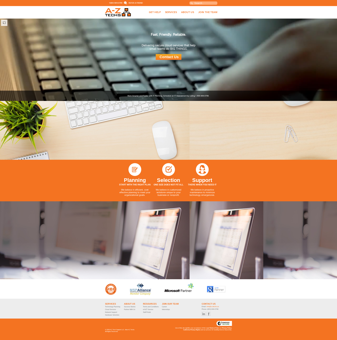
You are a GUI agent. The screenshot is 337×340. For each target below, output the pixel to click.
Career (164, 307)
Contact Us (169, 57)
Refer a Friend (136, 3)
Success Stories (129, 307)
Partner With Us (129, 309)
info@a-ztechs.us (213, 307)
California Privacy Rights (191, 330)
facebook (208, 314)
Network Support (111, 312)
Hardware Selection (112, 315)
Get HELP (155, 12)
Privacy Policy (227, 328)
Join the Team (207, 12)
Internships (166, 309)
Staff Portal (147, 312)
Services (171, 12)
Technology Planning (112, 307)
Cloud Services (110, 309)
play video (331, 85)
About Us (187, 12)
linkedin (204, 314)
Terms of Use (214, 328)
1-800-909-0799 (115, 3)
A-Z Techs (118, 12)
